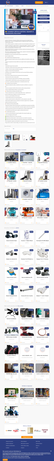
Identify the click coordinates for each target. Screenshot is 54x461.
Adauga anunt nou (27, 437)
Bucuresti (44, 44)
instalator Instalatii (21, 150)
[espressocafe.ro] (45, 430)
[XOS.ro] (8, 2)
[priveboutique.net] (30, 430)
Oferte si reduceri (27, 426)
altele (22, 5)
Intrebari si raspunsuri (27, 386)
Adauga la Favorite (44, 22)
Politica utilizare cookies (16, 456)
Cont (46, 2)
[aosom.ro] (23, 430)
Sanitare (17, 5)
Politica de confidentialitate (25, 456)
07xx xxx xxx (44, 15)
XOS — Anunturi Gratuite (9, 5)
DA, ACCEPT (5, 459)
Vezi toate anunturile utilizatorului (44, 12)
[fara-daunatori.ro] (37, 430)
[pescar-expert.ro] (16, 430)
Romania (43, 45)
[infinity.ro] (8, 431)
